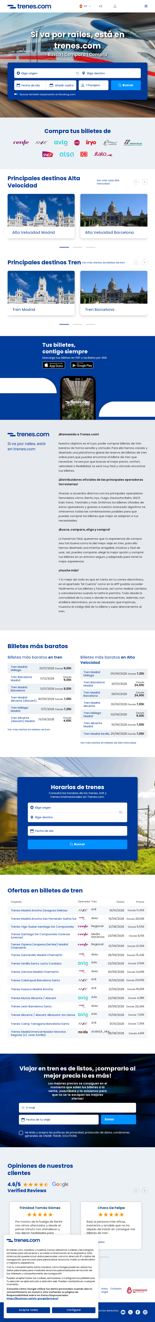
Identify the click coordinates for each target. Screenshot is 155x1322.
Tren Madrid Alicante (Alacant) (24, 699)
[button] (64, 247)
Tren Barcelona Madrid (21, 678)
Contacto (116, 1288)
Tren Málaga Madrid (19, 709)
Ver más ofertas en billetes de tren (29, 729)
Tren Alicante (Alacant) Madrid (23, 719)
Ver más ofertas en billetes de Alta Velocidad (108, 743)
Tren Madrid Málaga (19, 668)
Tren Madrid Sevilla (96, 734)
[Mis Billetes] (102, 6)
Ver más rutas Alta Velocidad (108, 182)
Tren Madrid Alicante (92, 704)
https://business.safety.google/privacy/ (32, 1298)
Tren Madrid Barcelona (19, 688)
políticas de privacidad (68, 1132)
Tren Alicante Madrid (93, 724)
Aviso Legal (104, 1290)
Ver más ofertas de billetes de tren (103, 262)
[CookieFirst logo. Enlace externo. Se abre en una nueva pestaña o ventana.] (23, 1240)
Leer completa (96, 1242)
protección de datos (98, 1132)
